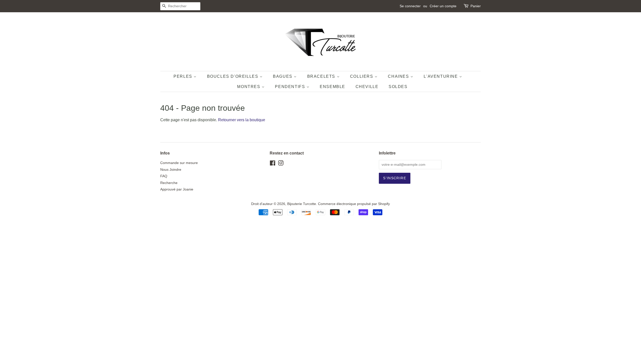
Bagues (283, 76)
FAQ (163, 176)
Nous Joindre (170, 170)
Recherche (169, 183)
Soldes (398, 86)
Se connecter (410, 6)
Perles (184, 76)
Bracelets (322, 76)
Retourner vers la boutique (241, 120)
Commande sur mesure (179, 163)
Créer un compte (443, 6)
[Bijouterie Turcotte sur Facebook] (272, 164)
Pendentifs (290, 86)
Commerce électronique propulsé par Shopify (354, 204)
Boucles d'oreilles (233, 76)
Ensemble (332, 86)
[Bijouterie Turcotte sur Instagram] (280, 164)
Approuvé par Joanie (176, 189)
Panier (475, 6)
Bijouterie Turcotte (301, 204)
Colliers (362, 76)
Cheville (367, 86)
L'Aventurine (441, 76)
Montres (249, 86)
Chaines (399, 76)
